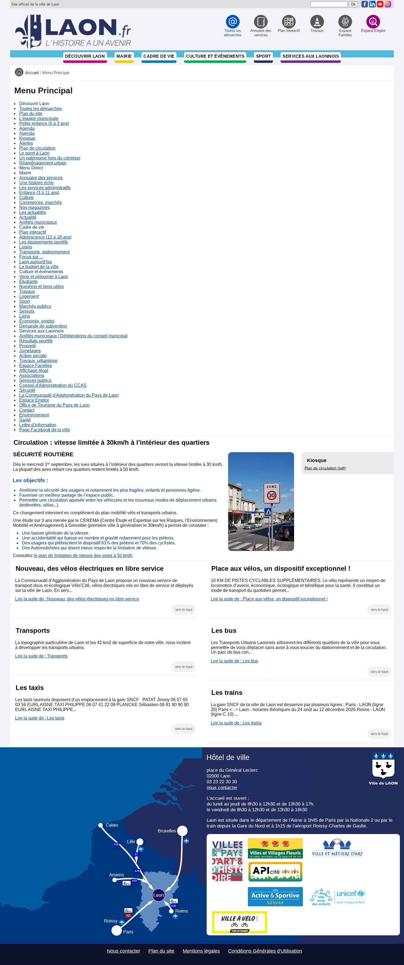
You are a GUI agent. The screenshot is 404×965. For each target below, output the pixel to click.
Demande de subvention (43, 326)
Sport (263, 56)
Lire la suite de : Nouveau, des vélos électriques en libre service (77, 599)
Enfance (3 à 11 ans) (39, 192)
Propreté (27, 345)
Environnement (34, 415)
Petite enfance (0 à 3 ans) (44, 123)
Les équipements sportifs (43, 242)
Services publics (35, 380)
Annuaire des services (41, 177)
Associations (31, 375)
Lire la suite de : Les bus (234, 661)
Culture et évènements (215, 56)
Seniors (26, 311)
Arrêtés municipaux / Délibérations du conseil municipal (73, 336)
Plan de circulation (37, 148)
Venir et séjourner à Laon (43, 276)
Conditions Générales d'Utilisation (265, 951)
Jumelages (30, 350)
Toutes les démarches (40, 108)
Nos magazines (34, 207)
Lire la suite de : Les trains (236, 723)
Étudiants (28, 281)
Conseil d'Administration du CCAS (53, 385)
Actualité (27, 217)
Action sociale (33, 355)
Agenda (27, 128)
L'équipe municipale (39, 118)
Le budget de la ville (39, 266)
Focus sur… (31, 256)
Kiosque (27, 138)
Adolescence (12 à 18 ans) (45, 237)
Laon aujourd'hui (35, 261)
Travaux (27, 291)
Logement (29, 296)
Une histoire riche (36, 182)
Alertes (26, 143)
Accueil (31, 73)
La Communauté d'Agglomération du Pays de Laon (69, 395)
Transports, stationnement (44, 252)
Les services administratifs (45, 187)
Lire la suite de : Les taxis (39, 718)
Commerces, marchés (40, 202)
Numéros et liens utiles (41, 286)
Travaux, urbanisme (38, 360)
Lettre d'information (37, 425)
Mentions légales (201, 951)
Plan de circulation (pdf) (325, 468)
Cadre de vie (158, 56)
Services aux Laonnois (311, 56)
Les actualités (32, 212)
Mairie (124, 56)
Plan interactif (32, 232)
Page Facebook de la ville (44, 429)
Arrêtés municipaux (38, 222)
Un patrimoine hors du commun (49, 158)
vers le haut (183, 610)
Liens (24, 316)
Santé (25, 420)
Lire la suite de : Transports (41, 656)
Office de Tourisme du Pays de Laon (54, 405)
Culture (26, 197)
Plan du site (30, 113)
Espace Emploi (34, 400)
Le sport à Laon (34, 153)
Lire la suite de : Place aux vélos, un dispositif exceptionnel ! (269, 599)
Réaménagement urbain (43, 163)
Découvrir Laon (85, 56)
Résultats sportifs (36, 341)
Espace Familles (35, 365)
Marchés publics (35, 306)
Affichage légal (33, 370)
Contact (26, 410)
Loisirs (25, 247)
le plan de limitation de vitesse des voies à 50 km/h (83, 555)
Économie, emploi (36, 321)
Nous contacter (123, 951)
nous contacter (222, 787)
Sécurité (27, 390)
